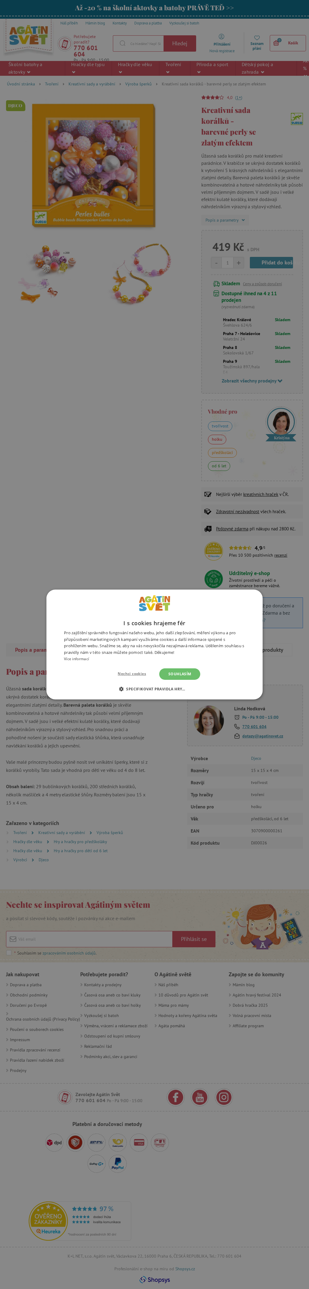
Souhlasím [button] (179, 673)
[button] (154, 689)
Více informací (76, 658)
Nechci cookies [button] (132, 673)
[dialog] (154, 644)
